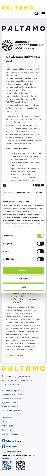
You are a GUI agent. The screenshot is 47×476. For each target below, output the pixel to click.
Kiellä (23, 287)
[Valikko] (43, 14)
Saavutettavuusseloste (12, 434)
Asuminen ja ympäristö (12, 390)
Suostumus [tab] (8, 192)
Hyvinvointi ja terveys (11, 410)
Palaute (5, 421)
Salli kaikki (23, 270)
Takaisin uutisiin (15, 355)
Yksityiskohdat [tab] (23, 192)
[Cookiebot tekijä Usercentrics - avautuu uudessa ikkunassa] (33, 185)
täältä (25, 316)
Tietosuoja (6, 430)
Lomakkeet (7, 417)
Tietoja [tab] (39, 192)
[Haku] (36, 14)
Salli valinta (23, 279)
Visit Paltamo (12, 446)
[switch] (40, 244)
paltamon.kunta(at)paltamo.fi (18, 380)
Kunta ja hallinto (9, 406)
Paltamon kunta (13, 441)
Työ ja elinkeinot (9, 402)
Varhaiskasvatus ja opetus (13, 394)
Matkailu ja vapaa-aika (11, 398)
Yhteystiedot (7, 425)
